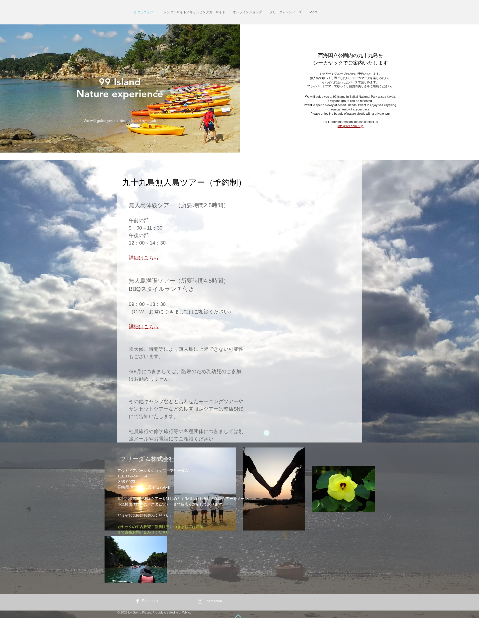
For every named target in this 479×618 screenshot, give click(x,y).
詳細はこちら (144, 258)
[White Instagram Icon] (200, 601)
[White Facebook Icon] (137, 601)
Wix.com (188, 612)
